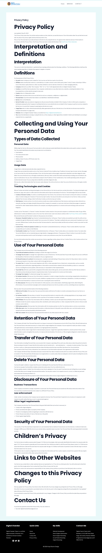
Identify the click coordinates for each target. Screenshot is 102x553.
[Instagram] (19, 541)
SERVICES (70, 4)
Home (62, 4)
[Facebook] (13, 541)
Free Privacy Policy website (76, 213)
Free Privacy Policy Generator (69, 41)
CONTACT (78, 4)
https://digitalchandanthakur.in (54, 112)
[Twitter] (16, 541)
